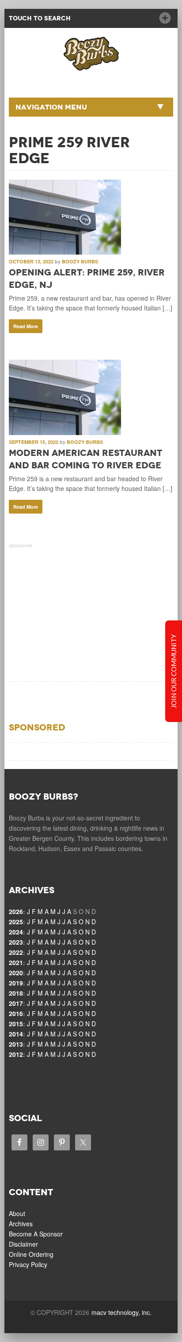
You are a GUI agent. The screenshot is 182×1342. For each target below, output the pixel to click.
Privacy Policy (28, 1264)
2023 (16, 942)
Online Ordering (31, 1254)
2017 (16, 1003)
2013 (16, 1044)
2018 (16, 993)
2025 (16, 921)
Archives (21, 1223)
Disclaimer (23, 1244)
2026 (16, 911)
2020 (16, 972)
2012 (16, 1054)
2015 (16, 1023)
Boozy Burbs (80, 261)
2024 (16, 931)
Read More (25, 326)
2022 (16, 952)
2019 (16, 982)
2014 (16, 1033)
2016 (16, 1013)
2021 (16, 962)
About (17, 1213)
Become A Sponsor (36, 1233)
